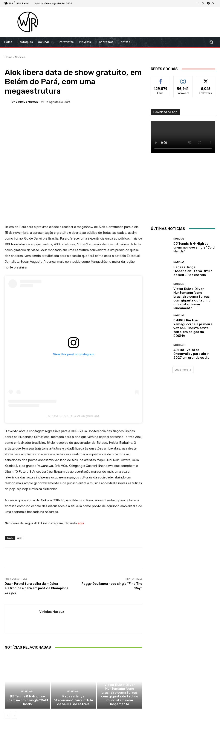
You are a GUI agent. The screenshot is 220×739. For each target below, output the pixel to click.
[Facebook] (198, 3)
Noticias (20, 57)
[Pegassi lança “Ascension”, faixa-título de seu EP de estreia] (73, 681)
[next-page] (14, 715)
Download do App (165, 112)
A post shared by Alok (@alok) (73, 416)
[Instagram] (203, 3)
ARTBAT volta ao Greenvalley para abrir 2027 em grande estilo (191, 354)
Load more (181, 370)
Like (160, 79)
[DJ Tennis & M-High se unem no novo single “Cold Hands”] (27, 681)
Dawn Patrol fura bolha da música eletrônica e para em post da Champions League (37, 588)
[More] (143, 116)
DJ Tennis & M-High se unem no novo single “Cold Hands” (27, 700)
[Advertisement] (136, 21)
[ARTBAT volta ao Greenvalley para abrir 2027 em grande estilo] (160, 351)
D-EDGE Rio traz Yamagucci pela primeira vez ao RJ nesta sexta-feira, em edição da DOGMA (192, 328)
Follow (183, 79)
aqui (81, 523)
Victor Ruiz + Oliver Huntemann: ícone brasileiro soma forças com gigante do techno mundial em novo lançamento (119, 694)
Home (8, 57)
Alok (19, 537)
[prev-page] (7, 715)
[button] (211, 42)
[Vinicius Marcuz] (8, 102)
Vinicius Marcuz (26, 101)
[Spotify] (208, 3)
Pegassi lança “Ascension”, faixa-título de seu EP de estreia (73, 700)
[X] (213, 3)
